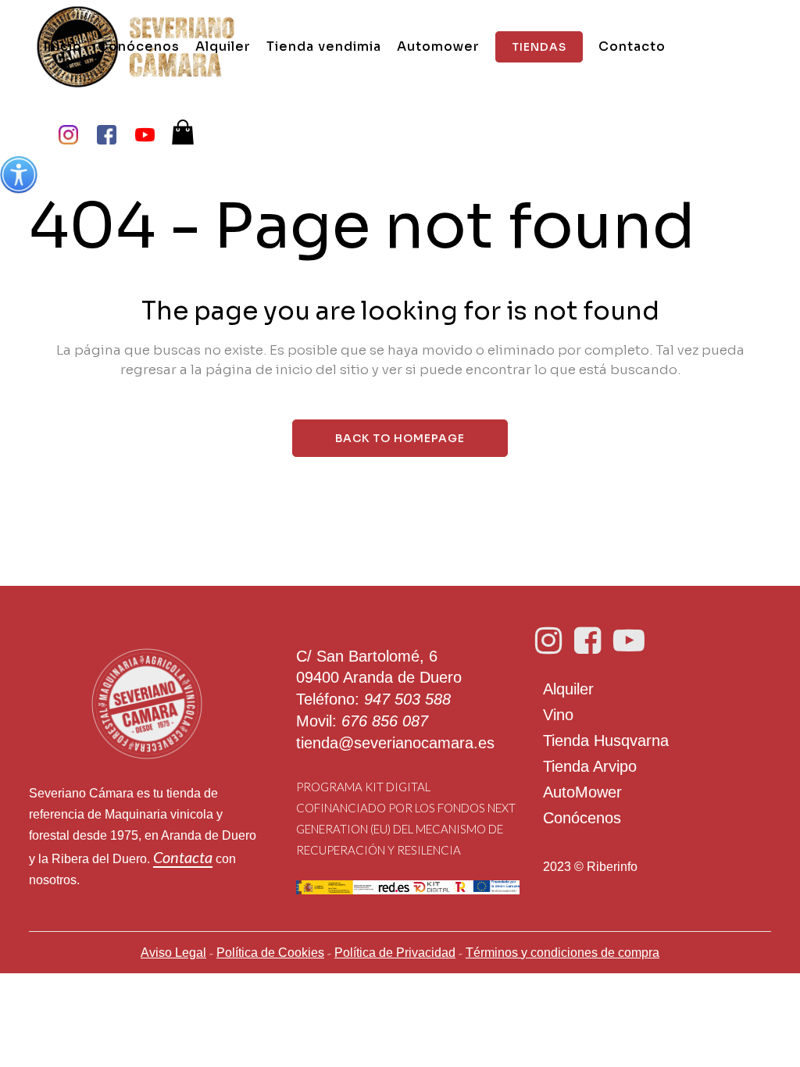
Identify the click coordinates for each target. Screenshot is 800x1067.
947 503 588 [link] (407, 699)
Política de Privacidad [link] (394, 952)
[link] (19, 175)
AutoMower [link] (582, 792)
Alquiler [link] (568, 689)
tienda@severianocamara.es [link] (395, 742)
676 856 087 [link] (384, 721)
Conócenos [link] (582, 817)
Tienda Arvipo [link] (590, 766)
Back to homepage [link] (400, 438)
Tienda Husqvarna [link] (606, 740)
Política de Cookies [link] (270, 952)
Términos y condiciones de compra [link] (562, 952)
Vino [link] (558, 714)
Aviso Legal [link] (173, 952)
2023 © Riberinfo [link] (590, 866)
